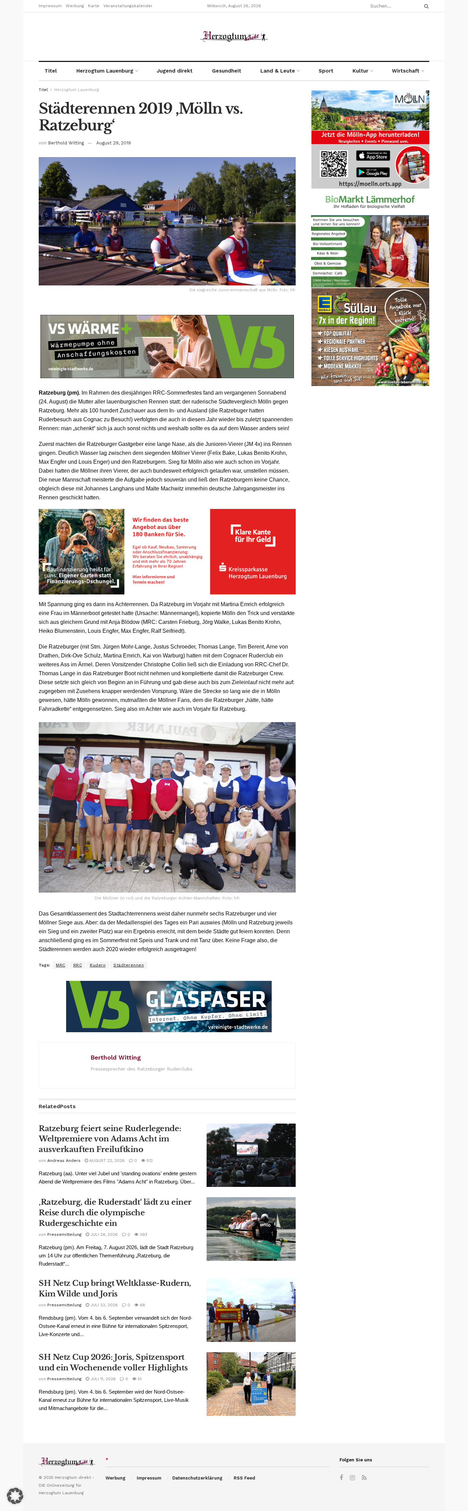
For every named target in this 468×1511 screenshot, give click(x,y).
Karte (93, 5)
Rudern (98, 965)
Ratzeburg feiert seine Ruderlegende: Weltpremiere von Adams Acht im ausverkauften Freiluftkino (110, 1139)
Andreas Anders (64, 1160)
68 (141, 1305)
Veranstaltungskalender (127, 5)
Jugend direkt (175, 71)
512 (149, 1160)
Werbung (75, 5)
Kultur (360, 71)
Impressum (50, 5)
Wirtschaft (405, 71)
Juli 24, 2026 (103, 1234)
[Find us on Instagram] (352, 1478)
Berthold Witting (66, 142)
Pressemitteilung (64, 1234)
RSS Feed (244, 1478)
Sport (326, 71)
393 (142, 1234)
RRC (77, 965)
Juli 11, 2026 (102, 1378)
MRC (60, 965)
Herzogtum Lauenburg (104, 71)
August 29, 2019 (113, 142)
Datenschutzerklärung (197, 1478)
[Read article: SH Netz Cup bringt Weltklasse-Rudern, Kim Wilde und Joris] (251, 1310)
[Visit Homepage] (234, 36)
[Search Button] (425, 6)
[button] (15, 1496)
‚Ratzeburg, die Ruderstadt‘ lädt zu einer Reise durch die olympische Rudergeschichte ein (115, 1213)
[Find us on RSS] (364, 1478)
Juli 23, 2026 (103, 1305)
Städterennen (128, 965)
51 (138, 1378)
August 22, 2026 (106, 1160)
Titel (51, 71)
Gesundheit (226, 71)
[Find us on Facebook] (341, 1478)
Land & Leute (277, 71)
